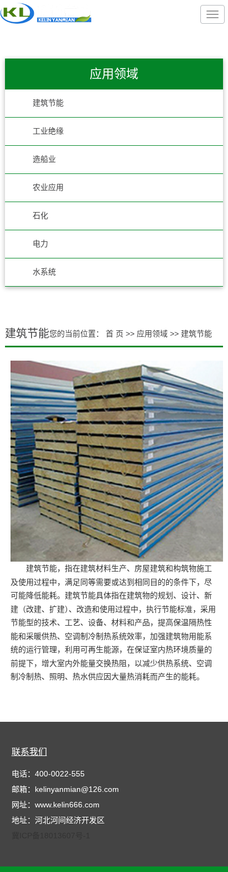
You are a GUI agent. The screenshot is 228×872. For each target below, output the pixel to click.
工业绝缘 (48, 131)
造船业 (44, 159)
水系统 (44, 272)
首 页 (114, 333)
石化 (40, 216)
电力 (40, 244)
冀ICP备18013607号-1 (51, 835)
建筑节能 (48, 103)
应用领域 (153, 333)
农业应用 (48, 187)
